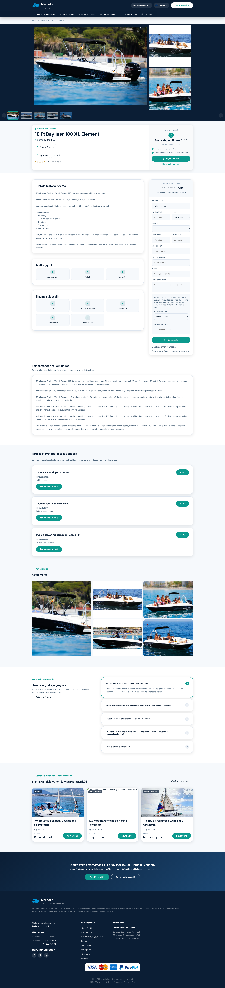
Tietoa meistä (87, 928)
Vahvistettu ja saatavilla (46, 14)
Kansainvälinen (141, 5)
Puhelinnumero (159, 257)
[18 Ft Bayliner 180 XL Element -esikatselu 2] (170, 46)
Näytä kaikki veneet (180, 781)
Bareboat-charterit (110, 14)
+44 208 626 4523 (50, 944)
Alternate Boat (161, 311)
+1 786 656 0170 (50, 936)
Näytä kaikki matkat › (171, 164)
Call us (84, 941)
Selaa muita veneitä (125, 877)
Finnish (162, 5)
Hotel (154, 269)
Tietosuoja (85, 954)
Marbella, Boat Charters (46, 129)
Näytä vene (72, 836)
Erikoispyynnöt (159, 280)
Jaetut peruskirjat (88, 14)
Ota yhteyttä (181, 5)
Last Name (176, 235)
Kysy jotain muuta (44, 697)
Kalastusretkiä (68, 14)
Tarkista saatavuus (49, 486)
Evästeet (85, 959)
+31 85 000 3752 (49, 940)
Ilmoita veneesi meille (41, 926)
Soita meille (86, 945)
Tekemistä (148, 14)
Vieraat (155, 223)
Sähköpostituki (87, 950)
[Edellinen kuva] (39, 66)
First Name (156, 235)
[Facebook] (34, 955)
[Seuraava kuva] (142, 66)
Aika (174, 212)
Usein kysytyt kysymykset (92, 937)
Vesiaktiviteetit (131, 14)
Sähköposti (157, 246)
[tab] (13, 115)
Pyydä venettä (172, 158)
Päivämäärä (157, 212)
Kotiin (34, 20)
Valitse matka (158, 201)
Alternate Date (161, 324)
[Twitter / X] (40, 955)
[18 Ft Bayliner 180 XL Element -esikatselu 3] (170, 89)
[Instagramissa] (46, 955)
